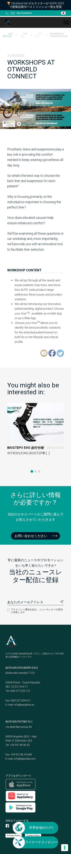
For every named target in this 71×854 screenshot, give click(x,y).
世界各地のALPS (41, 827)
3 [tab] (39, 471)
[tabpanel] (35, 434)
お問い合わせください (31, 536)
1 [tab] (32, 471)
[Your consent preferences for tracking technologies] (64, 847)
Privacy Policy (13, 835)
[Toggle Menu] (66, 22)
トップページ (8, 34)
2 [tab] (35, 471)
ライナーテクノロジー (41, 842)
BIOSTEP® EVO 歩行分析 (35, 448)
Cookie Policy (33, 835)
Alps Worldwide (24, 13)
